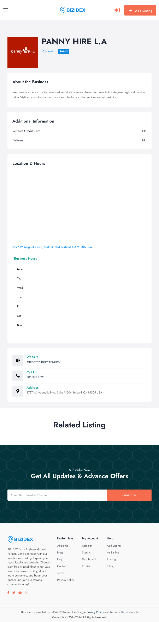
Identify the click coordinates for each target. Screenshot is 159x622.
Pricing (111, 559)
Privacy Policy (65, 580)
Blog (60, 552)
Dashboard (89, 559)
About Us (62, 546)
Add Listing (144, 10)
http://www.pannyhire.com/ (43, 362)
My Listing (113, 552)
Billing (110, 566)
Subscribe (129, 495)
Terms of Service (120, 612)
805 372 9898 (35, 377)
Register (87, 546)
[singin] (117, 10)
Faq (59, 559)
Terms (60, 573)
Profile (86, 566)
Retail (63, 51)
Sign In (86, 552)
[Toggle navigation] (6, 10)
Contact (61, 566)
